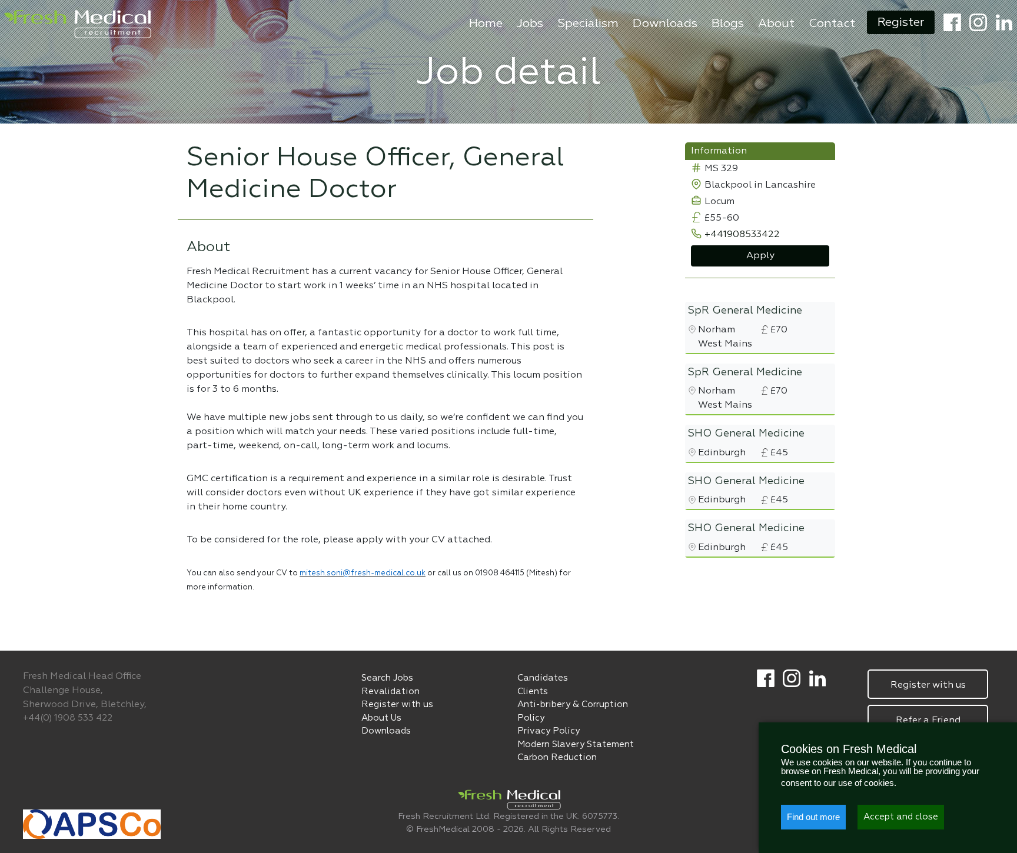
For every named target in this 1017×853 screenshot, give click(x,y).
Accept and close (900, 816)
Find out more (813, 817)
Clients (532, 691)
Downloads (665, 23)
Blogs (728, 23)
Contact (832, 23)
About (776, 23)
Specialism (588, 23)
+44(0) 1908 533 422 (67, 718)
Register (901, 22)
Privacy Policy (548, 731)
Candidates (542, 678)
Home (486, 23)
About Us (381, 718)
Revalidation (390, 691)
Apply (760, 256)
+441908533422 (742, 234)
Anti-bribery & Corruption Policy (572, 711)
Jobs (530, 23)
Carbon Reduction (557, 757)
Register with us (397, 704)
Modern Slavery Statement (575, 744)
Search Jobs (387, 678)
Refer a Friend (928, 720)
